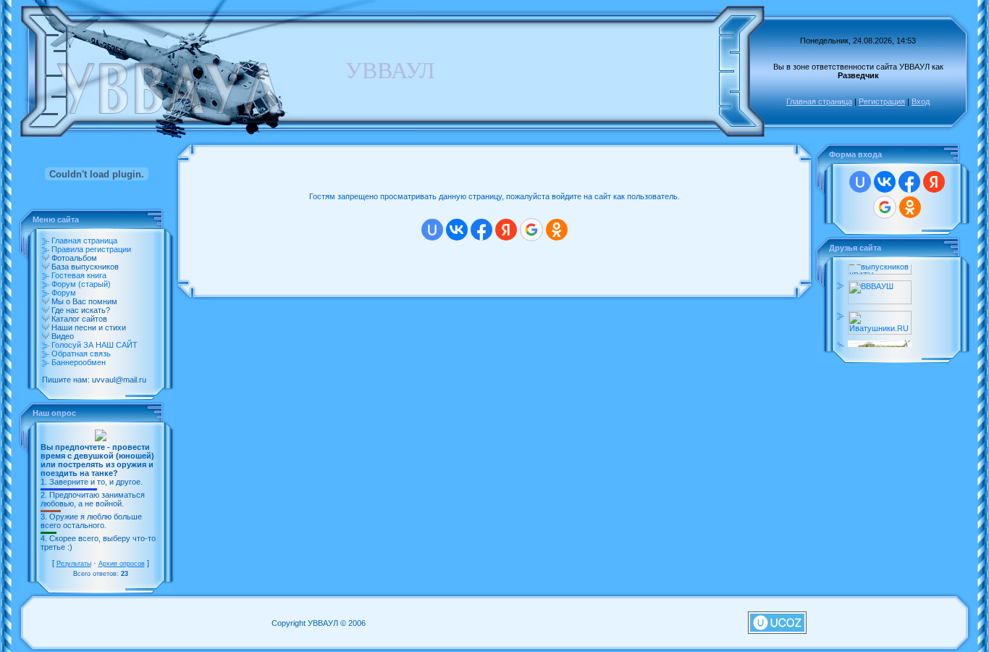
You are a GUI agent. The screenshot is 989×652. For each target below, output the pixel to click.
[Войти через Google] (531, 229)
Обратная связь (81, 353)
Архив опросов (121, 563)
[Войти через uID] (432, 230)
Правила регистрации (91, 249)
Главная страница (819, 101)
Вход (921, 101)
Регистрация (882, 101)
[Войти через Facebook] (481, 230)
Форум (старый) (81, 284)
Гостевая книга (78, 275)
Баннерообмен (78, 362)
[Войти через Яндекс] (506, 230)
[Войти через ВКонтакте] (457, 230)
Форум (63, 292)
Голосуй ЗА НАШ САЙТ (94, 344)
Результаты (73, 563)
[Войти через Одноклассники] (557, 230)
